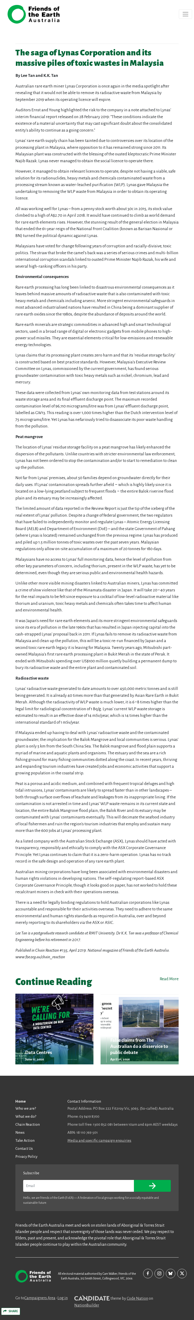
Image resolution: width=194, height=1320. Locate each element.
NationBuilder (86, 1305)
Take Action (25, 1140)
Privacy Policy (26, 1156)
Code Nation (137, 1298)
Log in (62, 1298)
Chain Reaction (27, 1124)
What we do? (25, 1116)
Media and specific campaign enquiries (99, 1140)
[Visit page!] (148, 1273)
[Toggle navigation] (185, 14)
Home (20, 1101)
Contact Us (24, 1148)
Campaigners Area (39, 1298)
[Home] (34, 14)
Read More (169, 979)
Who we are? (25, 1108)
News (20, 1132)
